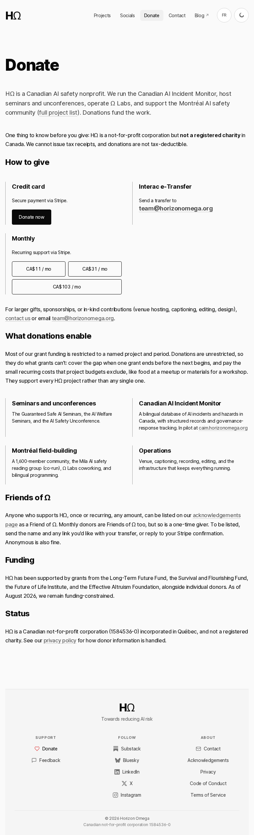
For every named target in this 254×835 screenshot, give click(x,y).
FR (224, 15)
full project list (58, 112)
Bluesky (131, 760)
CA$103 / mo (67, 286)
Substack (131, 748)
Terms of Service (208, 795)
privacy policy (60, 640)
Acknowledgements (208, 760)
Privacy (208, 772)
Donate (151, 15)
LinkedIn (130, 772)
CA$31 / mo (94, 269)
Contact (177, 15)
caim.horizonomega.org (223, 428)
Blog (203, 17)
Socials (127, 15)
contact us (17, 318)
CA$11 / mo (38, 269)
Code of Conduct (208, 783)
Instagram (131, 795)
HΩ (13, 15)
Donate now (31, 217)
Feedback (49, 760)
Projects (102, 15)
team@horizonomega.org (176, 208)
